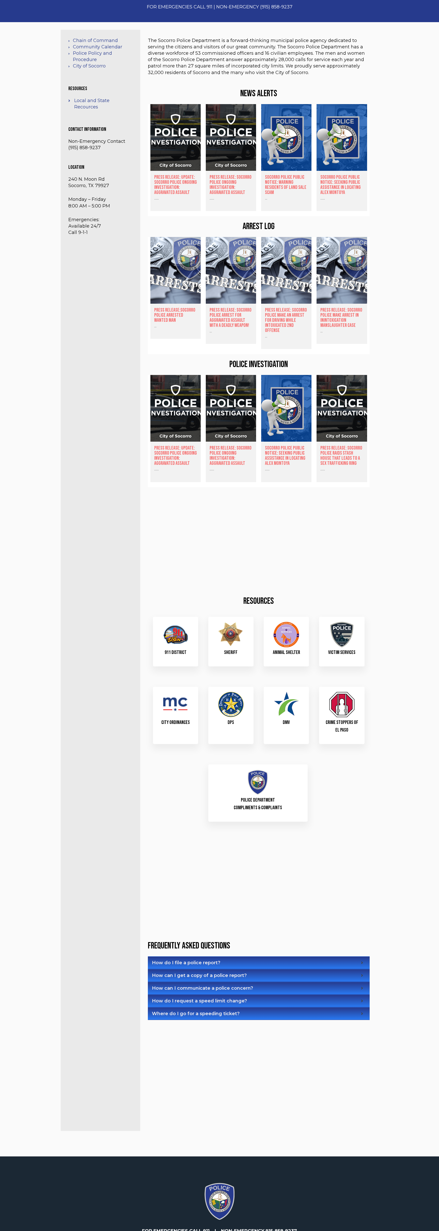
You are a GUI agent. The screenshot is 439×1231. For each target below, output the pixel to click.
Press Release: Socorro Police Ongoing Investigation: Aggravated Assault (231, 184)
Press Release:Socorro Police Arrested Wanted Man (174, 315)
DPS (231, 722)
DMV (286, 722)
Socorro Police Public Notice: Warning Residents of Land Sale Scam (285, 184)
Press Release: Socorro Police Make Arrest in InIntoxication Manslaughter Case (341, 317)
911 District (175, 652)
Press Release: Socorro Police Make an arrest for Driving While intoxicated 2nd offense (286, 320)
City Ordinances (175, 722)
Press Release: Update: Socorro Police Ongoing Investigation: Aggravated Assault (175, 184)
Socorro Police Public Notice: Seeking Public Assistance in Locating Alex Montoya (340, 184)
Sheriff (231, 652)
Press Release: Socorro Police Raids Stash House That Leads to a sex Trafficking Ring (341, 455)
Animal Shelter (286, 652)
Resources (77, 89)
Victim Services (341, 652)
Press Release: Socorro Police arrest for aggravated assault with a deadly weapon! (231, 317)
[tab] (259, 962)
